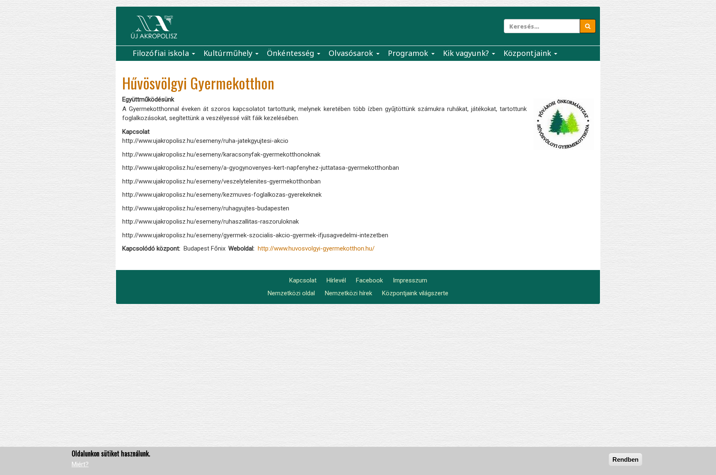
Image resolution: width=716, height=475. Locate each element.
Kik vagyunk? (467, 53)
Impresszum (410, 280)
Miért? (80, 464)
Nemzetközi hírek (348, 293)
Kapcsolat (303, 280)
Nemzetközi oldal (291, 293)
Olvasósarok (352, 53)
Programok (409, 53)
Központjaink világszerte (415, 293)
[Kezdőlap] (153, 27)
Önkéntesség (291, 53)
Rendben (625, 459)
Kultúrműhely (228, 53)
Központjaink (528, 53)
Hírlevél (336, 280)
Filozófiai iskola (162, 53)
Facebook (369, 280)
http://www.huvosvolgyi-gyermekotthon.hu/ (316, 248)
